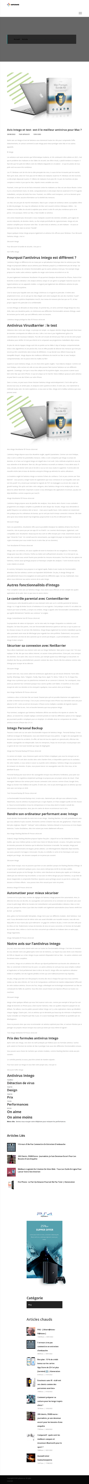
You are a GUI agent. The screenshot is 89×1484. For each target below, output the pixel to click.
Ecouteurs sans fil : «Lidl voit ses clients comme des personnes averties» (49, 1384)
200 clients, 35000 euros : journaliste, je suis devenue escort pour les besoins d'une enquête (47, 1157)
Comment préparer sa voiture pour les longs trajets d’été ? (49, 1401)
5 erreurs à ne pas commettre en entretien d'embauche (41, 1144)
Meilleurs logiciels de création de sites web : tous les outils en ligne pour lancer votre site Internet (50, 1170)
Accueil (17, 39)
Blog (30, 1305)
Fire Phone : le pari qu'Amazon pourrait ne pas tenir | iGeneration (46, 1182)
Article (25, 39)
